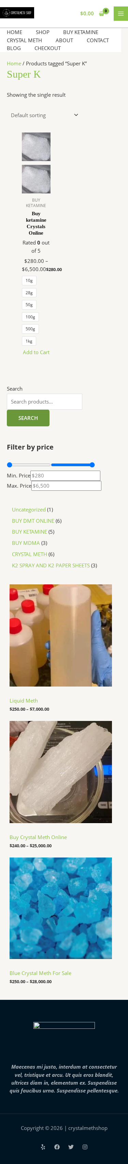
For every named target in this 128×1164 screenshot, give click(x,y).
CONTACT (98, 40)
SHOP (42, 32)
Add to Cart (36, 352)
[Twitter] (71, 1147)
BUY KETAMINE (80, 32)
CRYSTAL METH (24, 40)
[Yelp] (43, 1147)
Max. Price (19, 485)
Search (15, 388)
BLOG (14, 48)
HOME (14, 32)
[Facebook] (57, 1147)
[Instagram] (85, 1147)
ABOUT (64, 40)
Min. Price (18, 475)
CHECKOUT (47, 48)
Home (14, 63)
